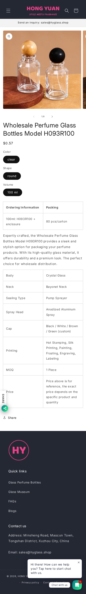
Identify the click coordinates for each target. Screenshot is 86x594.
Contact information (55, 582)
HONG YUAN (25, 576)
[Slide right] (52, 116)
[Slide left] (33, 116)
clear (11, 159)
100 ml (13, 192)
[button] (8, 10)
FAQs (12, 501)
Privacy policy (30, 582)
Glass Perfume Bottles (24, 482)
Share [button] (12, 417)
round (12, 176)
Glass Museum (19, 492)
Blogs (12, 511)
